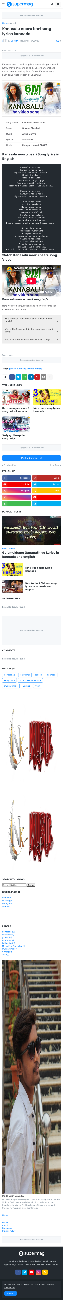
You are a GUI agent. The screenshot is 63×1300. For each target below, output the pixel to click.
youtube (6, 906)
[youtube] (46, 497)
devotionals (9, 675)
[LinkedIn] (31, 377)
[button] (3, 4)
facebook (6, 897)
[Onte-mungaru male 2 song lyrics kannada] (16, 397)
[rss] (45, 1272)
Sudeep (26, 686)
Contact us (7, 1228)
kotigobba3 (9, 680)
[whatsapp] (16, 503)
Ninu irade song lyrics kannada (46, 410)
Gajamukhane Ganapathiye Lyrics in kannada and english (30, 555)
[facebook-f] (18, 1272)
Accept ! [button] (10, 1293)
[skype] (46, 503)
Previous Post (10, 465)
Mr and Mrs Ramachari (30, 680)
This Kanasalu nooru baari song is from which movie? (28, 320)
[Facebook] (12, 377)
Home (5, 23)
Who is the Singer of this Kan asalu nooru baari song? (29, 330)
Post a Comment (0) (31, 458)
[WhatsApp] (24, 377)
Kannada (21, 369)
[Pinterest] (37, 377)
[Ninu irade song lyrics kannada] (47, 397)
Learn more (9, 1287)
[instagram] (16, 497)
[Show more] (50, 377)
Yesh (37, 686)
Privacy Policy (9, 1231)
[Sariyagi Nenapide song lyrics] (16, 424)
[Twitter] (18, 377)
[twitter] (24, 1272)
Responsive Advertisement (32, 15)
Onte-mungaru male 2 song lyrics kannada (15, 410)
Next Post (54, 465)
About (5, 1225)
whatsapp (7, 900)
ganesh (13, 23)
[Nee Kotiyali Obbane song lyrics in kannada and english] (12, 586)
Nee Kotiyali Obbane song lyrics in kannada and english (41, 586)
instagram (7, 903)
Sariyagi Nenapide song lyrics (13, 437)
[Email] (43, 377)
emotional (25, 675)
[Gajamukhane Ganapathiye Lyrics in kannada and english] (31, 530)
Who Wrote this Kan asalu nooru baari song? (27, 339)
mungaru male (34, 369)
